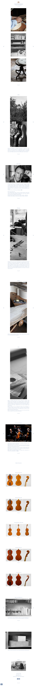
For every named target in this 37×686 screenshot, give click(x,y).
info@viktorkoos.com (18, 675)
